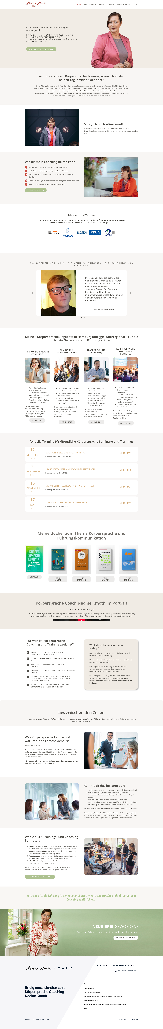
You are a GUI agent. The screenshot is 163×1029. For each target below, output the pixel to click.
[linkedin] (67, 968)
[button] (49, 232)
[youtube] (63, 968)
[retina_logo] (36, 2)
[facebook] (54, 968)
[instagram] (59, 968)
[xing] (71, 968)
